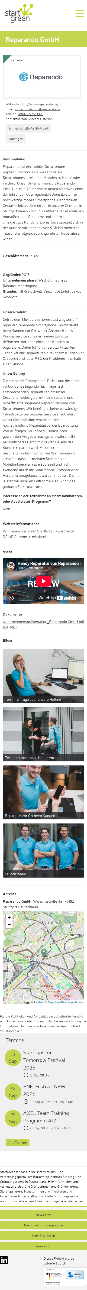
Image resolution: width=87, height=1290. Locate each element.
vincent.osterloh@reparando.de (37, 109)
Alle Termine (17, 1142)
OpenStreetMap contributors (65, 1002)
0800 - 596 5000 (30, 114)
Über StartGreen (43, 1236)
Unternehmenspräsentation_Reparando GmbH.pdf (43, 621)
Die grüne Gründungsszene (43, 1225)
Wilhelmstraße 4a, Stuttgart (28, 128)
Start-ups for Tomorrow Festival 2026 (44, 1060)
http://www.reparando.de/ (39, 104)
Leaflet (38, 1002)
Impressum (43, 1246)
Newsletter (44, 1215)
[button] (44, 953)
